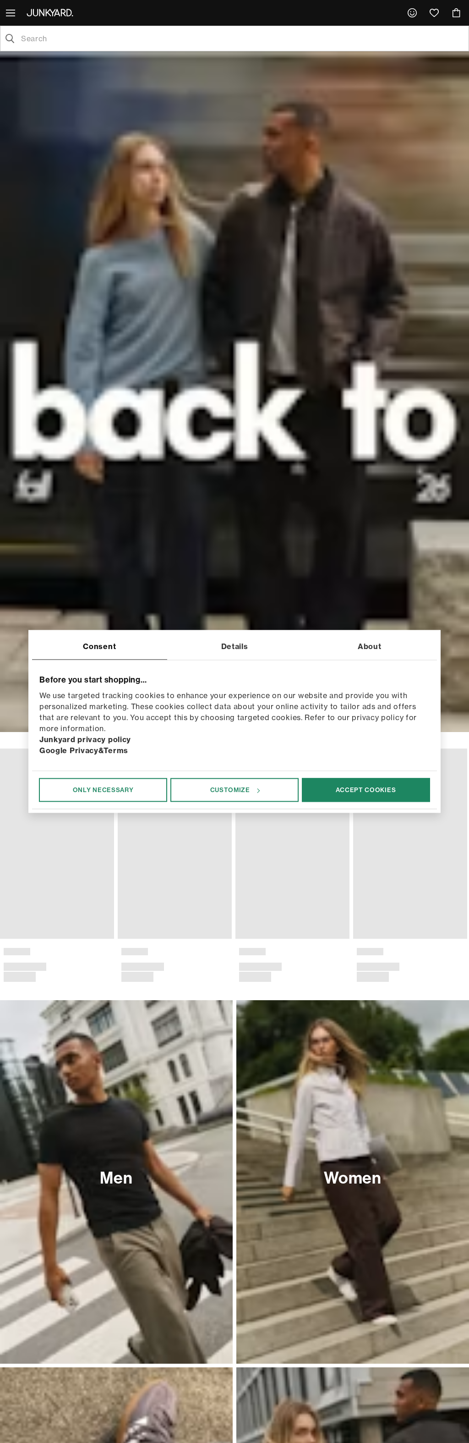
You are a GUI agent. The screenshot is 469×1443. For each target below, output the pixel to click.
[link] (412, 12)
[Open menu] (11, 13)
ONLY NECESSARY (103, 789)
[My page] (412, 12)
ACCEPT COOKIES (366, 789)
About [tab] (370, 646)
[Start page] (52, 12)
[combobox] (242, 38)
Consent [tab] (99, 646)
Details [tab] (234, 646)
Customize (230, 789)
